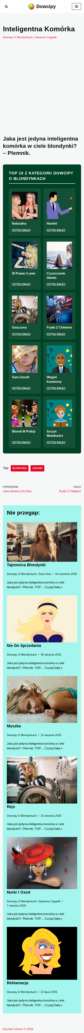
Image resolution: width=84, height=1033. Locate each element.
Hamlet (52, 223)
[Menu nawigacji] (76, 6)
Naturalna (19, 223)
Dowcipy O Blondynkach (18, 37)
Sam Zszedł (20, 377)
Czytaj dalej (21, 230)
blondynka (20, 468)
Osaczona (19, 327)
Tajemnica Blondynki (26, 565)
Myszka (14, 726)
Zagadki (37, 468)
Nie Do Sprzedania (24, 645)
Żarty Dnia (44, 573)
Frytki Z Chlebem (59, 327)
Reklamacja (17, 983)
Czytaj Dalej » (53, 587)
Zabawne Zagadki (45, 37)
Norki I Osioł (18, 892)
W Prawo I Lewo (23, 273)
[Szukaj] (6, 6)
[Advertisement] (42, 93)
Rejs (11, 806)
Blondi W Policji (23, 431)
